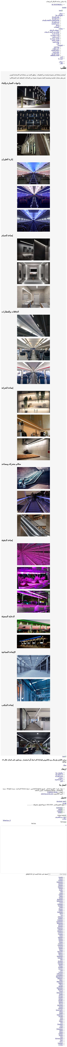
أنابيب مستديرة (55, 35)
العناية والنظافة (55, 55)
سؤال (64, 765)
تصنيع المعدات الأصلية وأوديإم (50, 20)
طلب (57, 43)
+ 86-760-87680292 (57, 4)
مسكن (61, 13)
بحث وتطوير (55, 48)
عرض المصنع (55, 23)
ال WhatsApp (7, 820)
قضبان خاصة (55, 40)
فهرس (64, 803)
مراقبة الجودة (55, 50)
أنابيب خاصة (55, 37)
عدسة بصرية (55, 33)
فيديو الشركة (55, 22)
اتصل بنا (60, 58)
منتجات (61, 28)
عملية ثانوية (56, 42)
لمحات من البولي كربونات (51, 32)
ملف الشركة (55, 17)
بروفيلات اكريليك (54, 30)
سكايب (64, 818)
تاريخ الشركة (55, 18)
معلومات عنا (59, 15)
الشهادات (56, 27)
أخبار (61, 57)
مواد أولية (56, 47)
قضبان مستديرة (54, 38)
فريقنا (57, 25)
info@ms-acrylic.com (47, 794)
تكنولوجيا (60, 45)
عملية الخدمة (55, 53)
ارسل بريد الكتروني (60, 817)
